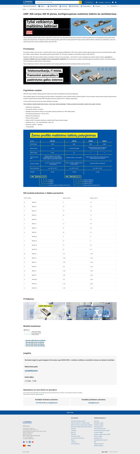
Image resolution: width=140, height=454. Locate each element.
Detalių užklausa (87, 6)
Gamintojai (64, 6)
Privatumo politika (98, 432)
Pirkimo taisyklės (98, 436)
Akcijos (42, 6)
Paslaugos (97, 6)
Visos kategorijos (75, 443)
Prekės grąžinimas (98, 426)
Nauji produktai (75, 6)
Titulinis (24, 9)
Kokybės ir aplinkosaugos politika (102, 434)
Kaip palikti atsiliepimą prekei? (78, 421)
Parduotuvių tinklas (75, 436)
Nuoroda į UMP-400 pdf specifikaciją (36, 340)
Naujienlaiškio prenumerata (100, 440)
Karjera (73, 440)
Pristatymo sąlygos (99, 425)
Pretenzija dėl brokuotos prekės (102, 430)
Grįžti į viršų (70, 412)
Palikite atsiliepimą (98, 445)
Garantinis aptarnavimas (100, 428)
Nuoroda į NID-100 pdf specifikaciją (35, 345)
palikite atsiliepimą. (39, 394)
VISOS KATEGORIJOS (31, 6)
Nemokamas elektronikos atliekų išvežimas (81, 426)
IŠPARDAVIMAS (53, 6)
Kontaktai (73, 434)
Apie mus (73, 432)
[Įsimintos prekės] (113, 2)
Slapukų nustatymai (99, 443)
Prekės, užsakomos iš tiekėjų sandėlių (80, 423)
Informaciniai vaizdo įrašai (77, 438)
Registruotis (108, 2)
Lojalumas (73, 442)
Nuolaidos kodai (98, 438)
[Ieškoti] (80, 2)
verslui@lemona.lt (31, 370)
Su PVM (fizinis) (89, 2)
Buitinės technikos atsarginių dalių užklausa (81, 425)
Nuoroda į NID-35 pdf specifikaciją (35, 342)
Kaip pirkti (96, 421)
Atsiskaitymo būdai (98, 423)
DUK (95, 442)
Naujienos (73, 428)
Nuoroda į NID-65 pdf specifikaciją (35, 344)
